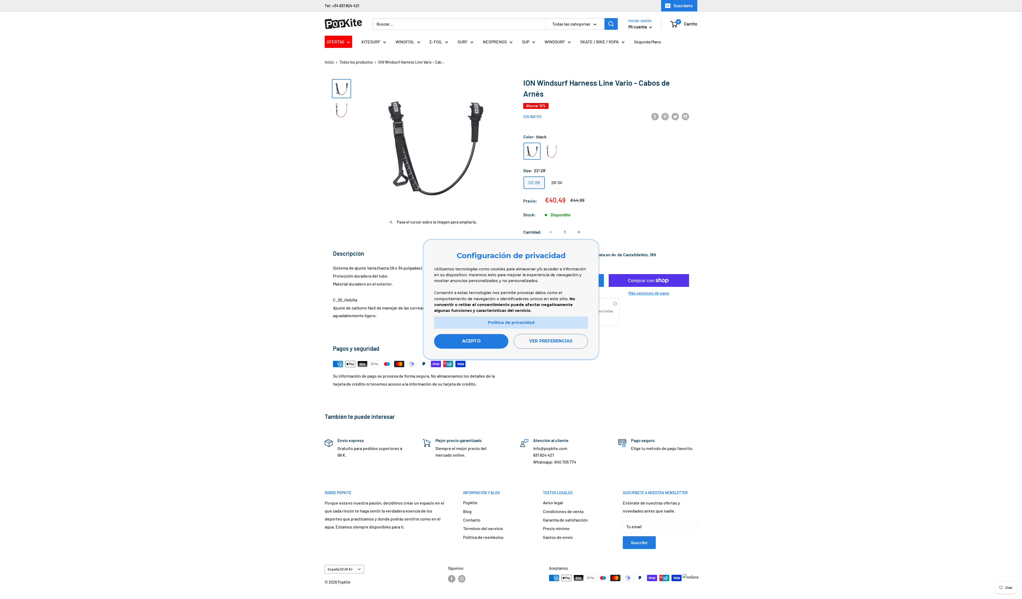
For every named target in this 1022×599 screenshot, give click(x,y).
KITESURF (370, 41)
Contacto (471, 519)
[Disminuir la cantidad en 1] (550, 232)
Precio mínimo (556, 528)
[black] (532, 151)
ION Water (532, 116)
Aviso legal (553, 502)
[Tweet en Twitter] (675, 116)
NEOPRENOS (495, 41)
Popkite (470, 502)
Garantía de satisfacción (565, 519)
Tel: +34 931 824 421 (342, 5)
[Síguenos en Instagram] (461, 578)
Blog (467, 511)
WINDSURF (555, 41)
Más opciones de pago (648, 292)
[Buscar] (611, 24)
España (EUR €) (340, 569)
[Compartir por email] (685, 116)
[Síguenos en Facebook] (451, 578)
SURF (463, 41)
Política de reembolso (483, 537)
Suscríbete (683, 5)
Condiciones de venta (563, 511)
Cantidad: (532, 231)
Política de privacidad (511, 322)
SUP (525, 41)
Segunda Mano (647, 41)
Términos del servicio (483, 528)
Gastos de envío (558, 537)
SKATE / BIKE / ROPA (599, 41)
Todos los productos (356, 62)
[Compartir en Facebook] (655, 116)
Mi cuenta (638, 26)
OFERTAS (335, 41)
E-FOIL (436, 41)
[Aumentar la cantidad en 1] (578, 232)
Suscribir (639, 542)
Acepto (471, 341)
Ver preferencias (550, 341)
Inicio (329, 62)
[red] (551, 151)
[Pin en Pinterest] (665, 116)
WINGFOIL (404, 41)
